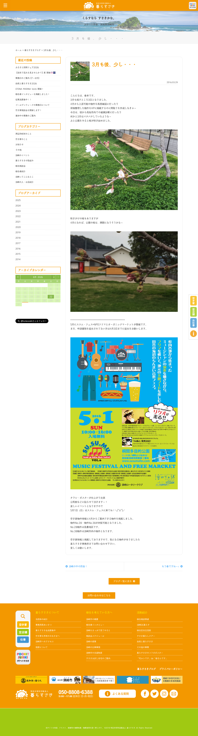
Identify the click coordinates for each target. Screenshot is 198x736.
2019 (18, 232)
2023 (18, 211)
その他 (18, 150)
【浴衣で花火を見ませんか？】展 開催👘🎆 (35, 73)
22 (51, 297)
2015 (17, 254)
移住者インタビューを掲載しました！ (32, 94)
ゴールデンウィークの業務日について (32, 105)
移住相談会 (20, 166)
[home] (99, 5)
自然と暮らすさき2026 (26, 83)
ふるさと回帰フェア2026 (27, 67)
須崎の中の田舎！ (77, 566)
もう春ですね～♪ (171, 566)
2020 (18, 227)
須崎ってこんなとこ (24, 177)
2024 (18, 206)
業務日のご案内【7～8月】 (27, 78)
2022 (18, 216)
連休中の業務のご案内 (25, 116)
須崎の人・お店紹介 (24, 182)
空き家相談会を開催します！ (28, 110)
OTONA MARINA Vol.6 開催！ (29, 89)
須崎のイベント (22, 155)
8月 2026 (38, 277)
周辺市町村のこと (23, 134)
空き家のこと (21, 139)
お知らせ (19, 144)
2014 (18, 259)
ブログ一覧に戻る (122, 581)
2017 (17, 243)
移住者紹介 (20, 171)
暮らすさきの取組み (24, 161)
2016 (18, 249)
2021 (17, 222)
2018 (18, 238)
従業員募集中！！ (23, 100)
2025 (18, 200)
